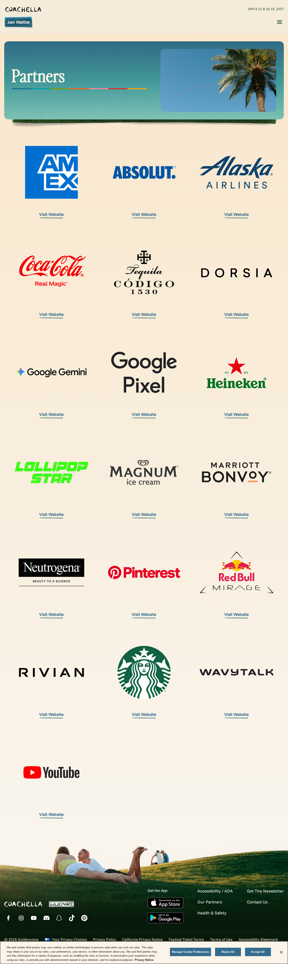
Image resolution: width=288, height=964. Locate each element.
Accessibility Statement (258, 939)
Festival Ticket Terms (186, 939)
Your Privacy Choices (69, 939)
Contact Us (257, 902)
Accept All (258, 951)
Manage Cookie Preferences (190, 951)
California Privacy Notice (142, 939)
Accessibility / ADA (215, 891)
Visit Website (51, 214)
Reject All (228, 951)
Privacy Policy (104, 939)
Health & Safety (211, 912)
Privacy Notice (144, 959)
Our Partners (209, 902)
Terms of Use (221, 939)
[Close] (281, 952)
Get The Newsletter (265, 891)
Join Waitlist (18, 22)
